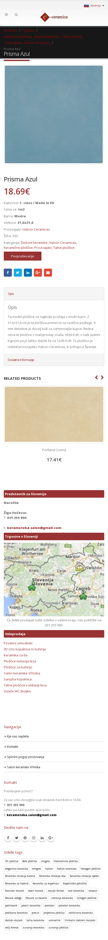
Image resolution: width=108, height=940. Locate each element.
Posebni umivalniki (18, 643)
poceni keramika (30, 905)
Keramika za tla (15, 655)
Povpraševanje (22, 256)
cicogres (45, 861)
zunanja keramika (33, 927)
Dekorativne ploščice (66, 861)
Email (48, 273)
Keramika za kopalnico (46, 883)
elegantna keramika (16, 868)
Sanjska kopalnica (18, 679)
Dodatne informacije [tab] (21, 359)
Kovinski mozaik (14, 890)
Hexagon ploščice (90, 868)
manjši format (56, 890)
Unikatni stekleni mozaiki (80, 920)
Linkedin (42, 838)
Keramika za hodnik (17, 883)
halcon (49, 868)
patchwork (11, 905)
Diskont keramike (34, 242)
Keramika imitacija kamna (20, 876)
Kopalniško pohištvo (75, 883)
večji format (12, 927)
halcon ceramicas (66, 868)
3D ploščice (11, 861)
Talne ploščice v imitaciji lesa (25, 685)
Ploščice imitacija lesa (20, 661)
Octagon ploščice (86, 898)
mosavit (92, 890)
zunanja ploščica (58, 927)
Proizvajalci (43, 247)
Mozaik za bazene (36, 898)
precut (35, 912)
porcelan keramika (69, 905)
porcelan (50, 905)
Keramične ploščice (18, 247)
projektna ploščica (54, 912)
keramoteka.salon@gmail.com (34, 527)
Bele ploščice (29, 861)
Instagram (33, 838)
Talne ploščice (64, 247)
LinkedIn (28, 273)
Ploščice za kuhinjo (18, 667)
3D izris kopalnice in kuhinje (25, 649)
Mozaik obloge (13, 898)
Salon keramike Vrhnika (22, 673)
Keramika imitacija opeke (84, 876)
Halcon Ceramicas (36, 229)
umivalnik (54, 920)
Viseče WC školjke (17, 691)
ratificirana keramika (81, 912)
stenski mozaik (14, 920)
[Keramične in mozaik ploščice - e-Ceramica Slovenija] (54, 17)
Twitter (18, 273)
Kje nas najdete (18, 736)
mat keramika (76, 890)
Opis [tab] (11, 293)
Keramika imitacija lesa (52, 876)
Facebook (8, 273)
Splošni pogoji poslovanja (25, 757)
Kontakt (12, 746)
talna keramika (35, 920)
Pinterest (25, 838)
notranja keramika (62, 898)
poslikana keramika (16, 912)
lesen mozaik (35, 890)
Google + (38, 273)
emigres (36, 868)
